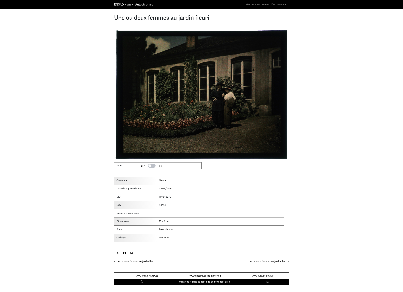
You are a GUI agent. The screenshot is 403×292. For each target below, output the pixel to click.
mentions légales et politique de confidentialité (204, 281)
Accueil (142, 281)
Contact (268, 281)
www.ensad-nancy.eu (147, 275)
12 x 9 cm (164, 221)
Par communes (279, 4)
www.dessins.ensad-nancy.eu (205, 275)
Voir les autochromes (257, 4)
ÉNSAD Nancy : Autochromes (133, 4)
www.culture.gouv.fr (262, 275)
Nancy (162, 180)
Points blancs (166, 229)
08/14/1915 (165, 188)
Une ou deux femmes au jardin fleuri (135, 261)
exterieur (164, 237)
